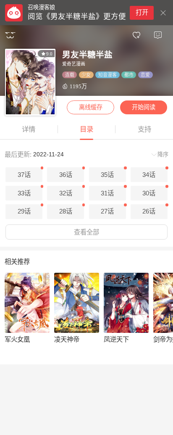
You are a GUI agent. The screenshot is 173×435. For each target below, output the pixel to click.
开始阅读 (143, 107)
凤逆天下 (116, 339)
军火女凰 (17, 339)
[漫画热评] (157, 35)
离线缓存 (90, 107)
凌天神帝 (66, 339)
